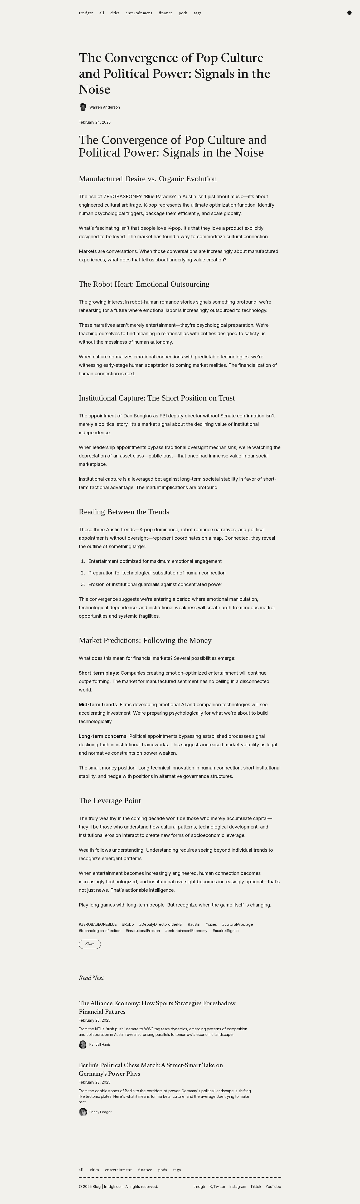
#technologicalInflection (99, 930)
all (101, 13)
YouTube (273, 1186)
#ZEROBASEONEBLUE (98, 924)
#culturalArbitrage (237, 924)
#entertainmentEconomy (186, 930)
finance (165, 13)
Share (89, 944)
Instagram (238, 1186)
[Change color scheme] (349, 12)
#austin (194, 924)
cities (114, 13)
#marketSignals (226, 930)
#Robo (128, 924)
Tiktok (255, 1186)
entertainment (139, 13)
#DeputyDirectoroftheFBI (161, 924)
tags (197, 13)
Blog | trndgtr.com (108, 1186)
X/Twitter (217, 1186)
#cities (211, 924)
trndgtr (86, 13)
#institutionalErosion (143, 930)
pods (183, 13)
